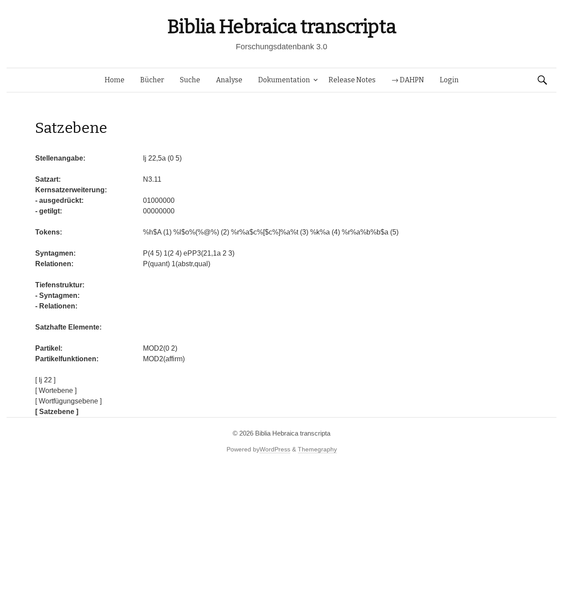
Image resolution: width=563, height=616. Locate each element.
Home (114, 80)
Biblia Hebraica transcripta (281, 26)
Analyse (229, 80)
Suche (190, 80)
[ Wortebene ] (56, 390)
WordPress (275, 449)
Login (449, 80)
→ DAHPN (407, 80)
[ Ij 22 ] (45, 380)
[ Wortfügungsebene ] (68, 401)
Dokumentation (284, 80)
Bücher (152, 80)
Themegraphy (317, 449)
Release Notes (352, 80)
